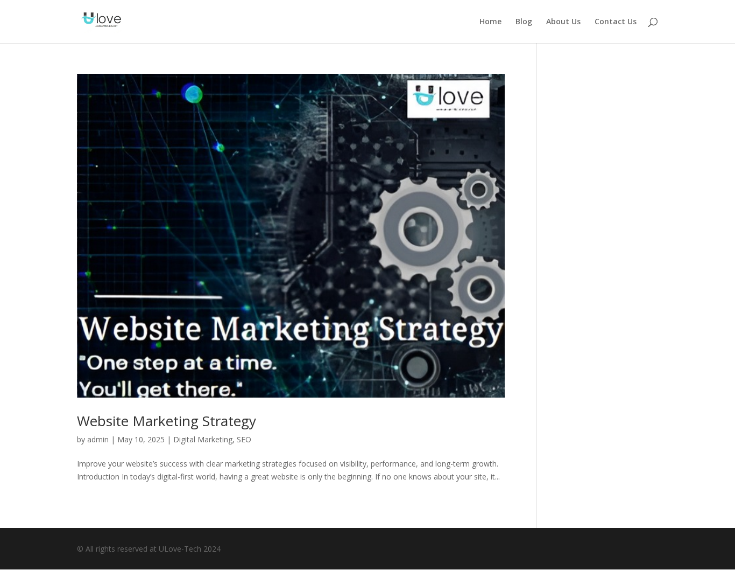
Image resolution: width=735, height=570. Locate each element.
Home (490, 22)
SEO (244, 439)
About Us (563, 22)
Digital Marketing (202, 439)
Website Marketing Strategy (166, 420)
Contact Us (616, 22)
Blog (523, 22)
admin (98, 439)
